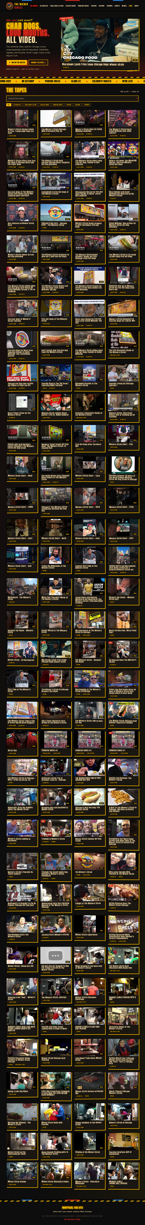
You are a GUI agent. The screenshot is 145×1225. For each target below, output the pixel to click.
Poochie (94, 6)
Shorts (117, 6)
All (9, 105)
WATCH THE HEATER (18, 62)
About (137, 6)
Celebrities (44, 6)
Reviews (101, 6)
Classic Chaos (71, 6)
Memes (124, 6)
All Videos (34, 6)
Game (130, 6)
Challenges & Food (56, 6)
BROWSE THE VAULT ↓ (38, 62)
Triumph (109, 6)
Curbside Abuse (83, 6)
